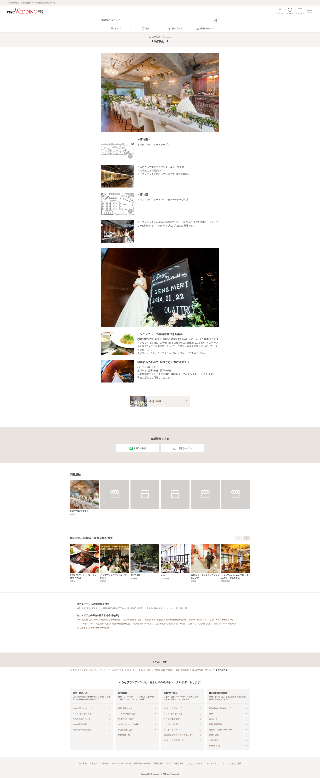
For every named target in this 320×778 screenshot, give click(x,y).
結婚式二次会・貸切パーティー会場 (127, 670)
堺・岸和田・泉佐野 (135, 608)
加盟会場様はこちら (162, 763)
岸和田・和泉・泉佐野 (100, 627)
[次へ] (246, 538)
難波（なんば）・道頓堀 (110, 619)
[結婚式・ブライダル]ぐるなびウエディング (89, 670)
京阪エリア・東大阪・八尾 (199, 623)
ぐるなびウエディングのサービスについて (205, 763)
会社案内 (83, 763)
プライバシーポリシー (121, 763)
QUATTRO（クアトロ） (202, 670)
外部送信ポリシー (142, 763)
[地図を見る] (216, 21)
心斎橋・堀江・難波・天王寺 (112, 608)
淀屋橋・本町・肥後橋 (154, 619)
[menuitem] (115, 28)
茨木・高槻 (180, 623)
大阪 (148, 670)
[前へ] (238, 538)
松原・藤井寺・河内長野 (224, 623)
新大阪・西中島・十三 (142, 623)
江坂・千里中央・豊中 (164, 623)
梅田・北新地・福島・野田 (87, 619)
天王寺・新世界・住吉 (121, 623)
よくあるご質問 (234, 763)
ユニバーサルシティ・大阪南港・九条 (93, 623)
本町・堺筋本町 (182, 670)
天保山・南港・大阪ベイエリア (160, 608)
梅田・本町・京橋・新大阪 (87, 608)
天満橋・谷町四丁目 (197, 619)
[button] (160, 92)
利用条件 (104, 763)
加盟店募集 (179, 763)
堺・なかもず (82, 627)
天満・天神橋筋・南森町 (176, 619)
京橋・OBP (214, 619)
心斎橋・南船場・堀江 (132, 619)
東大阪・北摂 (181, 608)
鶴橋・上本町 (227, 619)
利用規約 (94, 763)
